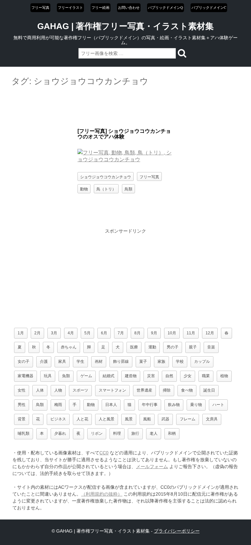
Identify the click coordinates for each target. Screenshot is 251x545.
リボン (97, 433)
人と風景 (106, 419)
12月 (210, 333)
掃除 (167, 390)
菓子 (143, 361)
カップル (202, 361)
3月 (54, 333)
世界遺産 (144, 390)
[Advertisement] (125, 107)
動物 (84, 188)
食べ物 (187, 390)
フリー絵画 (100, 7)
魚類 (66, 376)
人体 (40, 390)
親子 (193, 347)
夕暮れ (60, 433)
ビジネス (58, 419)
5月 (87, 333)
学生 (80, 361)
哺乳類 (23, 433)
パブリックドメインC (209, 7)
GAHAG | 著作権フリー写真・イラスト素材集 (125, 26)
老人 (154, 433)
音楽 (211, 347)
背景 (21, 419)
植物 (224, 376)
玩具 (48, 376)
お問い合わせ (129, 7)
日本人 (111, 404)
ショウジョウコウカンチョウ (105, 176)
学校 (180, 361)
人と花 (82, 419)
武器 (165, 419)
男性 (21, 404)
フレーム (187, 419)
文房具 (212, 419)
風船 (147, 419)
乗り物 (196, 404)
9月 (154, 333)
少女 (188, 376)
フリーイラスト (70, 7)
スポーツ (80, 390)
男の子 (172, 347)
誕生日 (209, 390)
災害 (151, 376)
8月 (137, 333)
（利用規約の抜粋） (101, 494)
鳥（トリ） (106, 188)
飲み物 (174, 404)
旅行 (135, 433)
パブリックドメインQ (165, 7)
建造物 (131, 376)
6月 (104, 333)
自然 (169, 376)
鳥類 (128, 188)
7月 (121, 333)
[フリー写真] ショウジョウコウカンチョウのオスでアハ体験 (124, 134)
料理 (117, 433)
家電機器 (25, 376)
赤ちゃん (68, 347)
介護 (44, 361)
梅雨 (58, 404)
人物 (58, 390)
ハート (218, 404)
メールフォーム (152, 466)
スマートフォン (112, 390)
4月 (71, 333)
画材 (99, 361)
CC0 (104, 452)
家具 (62, 361)
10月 (172, 333)
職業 (206, 376)
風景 (129, 419)
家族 (161, 361)
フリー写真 (40, 7)
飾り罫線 (121, 361)
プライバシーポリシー (177, 531)
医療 (134, 347)
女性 (21, 390)
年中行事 (150, 404)
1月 (21, 333)
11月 (191, 333)
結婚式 (108, 376)
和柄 (172, 433)
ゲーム (86, 376)
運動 (152, 347)
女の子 (23, 361)
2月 (37, 333)
